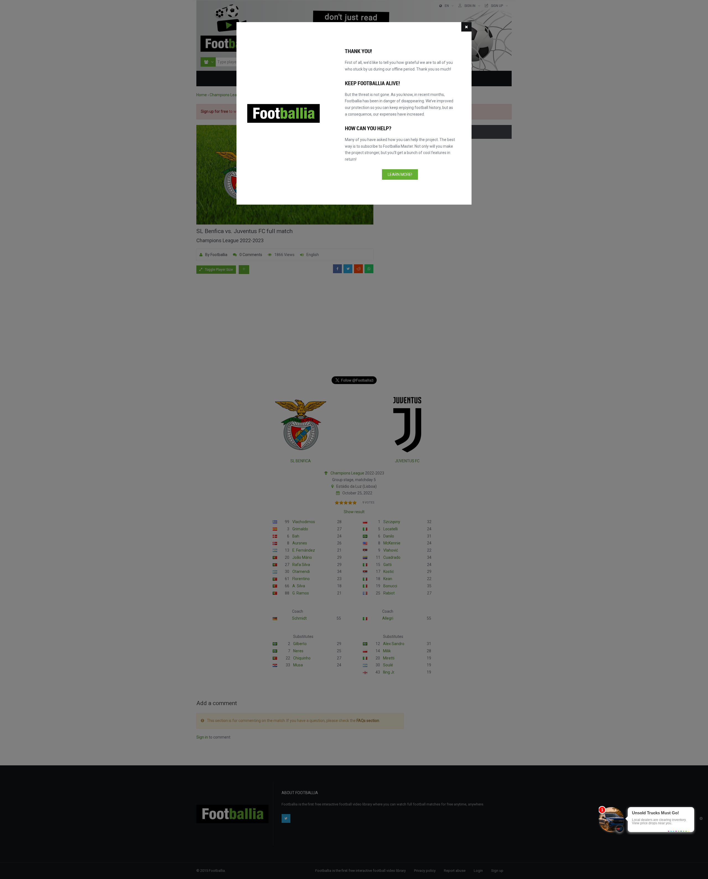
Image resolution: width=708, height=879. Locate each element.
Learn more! (400, 174)
